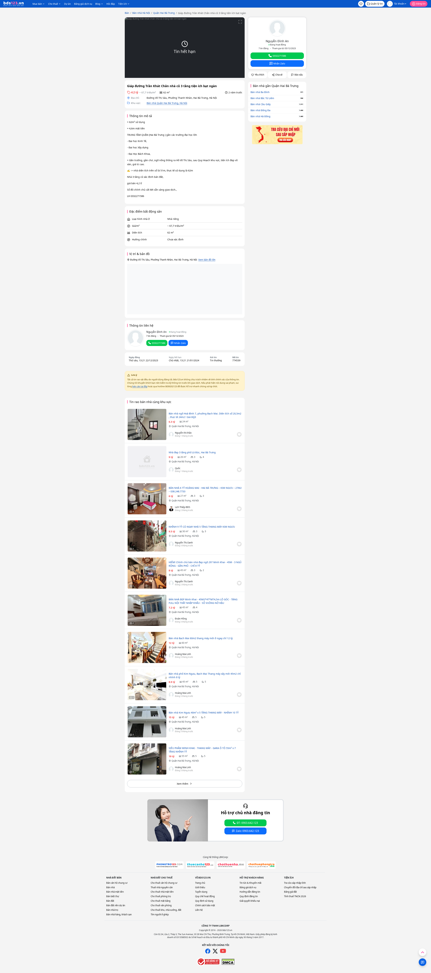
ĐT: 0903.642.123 (247, 823)
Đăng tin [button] (420, 3)
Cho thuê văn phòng (161, 905)
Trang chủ (200, 882)
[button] (361, 4)
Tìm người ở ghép (160, 914)
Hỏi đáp (110, 3)
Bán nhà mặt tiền (115, 891)
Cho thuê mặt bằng (160, 900)
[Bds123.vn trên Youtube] (223, 951)
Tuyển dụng (201, 891)
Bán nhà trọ (112, 909)
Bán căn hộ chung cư (116, 882)
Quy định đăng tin (249, 896)
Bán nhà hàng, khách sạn (119, 914)
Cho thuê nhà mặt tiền (162, 891)
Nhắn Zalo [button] (180, 343)
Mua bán (37, 3)
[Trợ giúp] (422, 962)
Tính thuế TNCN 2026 (295, 896)
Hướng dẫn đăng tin (250, 891)
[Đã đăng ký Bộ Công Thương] (208, 962)
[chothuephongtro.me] (261, 865)
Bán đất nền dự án (115, 905)
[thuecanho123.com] (200, 865)
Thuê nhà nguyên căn (162, 887)
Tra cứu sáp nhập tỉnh (295, 882)
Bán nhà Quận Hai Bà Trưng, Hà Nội (167, 103)
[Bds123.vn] (14, 4)
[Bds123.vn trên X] (215, 951)
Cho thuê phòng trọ (161, 896)
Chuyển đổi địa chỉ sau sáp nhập (300, 887)
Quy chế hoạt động (205, 896)
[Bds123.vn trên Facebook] (207, 951)
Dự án (67, 3)
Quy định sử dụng (204, 900)
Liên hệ (199, 909)
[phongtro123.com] (169, 865)
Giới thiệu (200, 887)
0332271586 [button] (158, 343)
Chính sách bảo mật (205, 905)
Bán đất (110, 900)
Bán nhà (110, 887)
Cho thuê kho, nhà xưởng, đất (166, 909)
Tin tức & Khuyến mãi (250, 882)
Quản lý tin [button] (377, 3)
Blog (97, 3)
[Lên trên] (422, 952)
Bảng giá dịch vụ (83, 3)
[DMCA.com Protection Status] (228, 962)
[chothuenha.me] (231, 865)
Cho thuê (53, 3)
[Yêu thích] (239, 434)
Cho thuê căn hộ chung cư (164, 882)
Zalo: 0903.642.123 (247, 831)
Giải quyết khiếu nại (250, 900)
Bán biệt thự (112, 896)
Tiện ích (122, 3)
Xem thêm (182, 783)
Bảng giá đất (290, 891)
